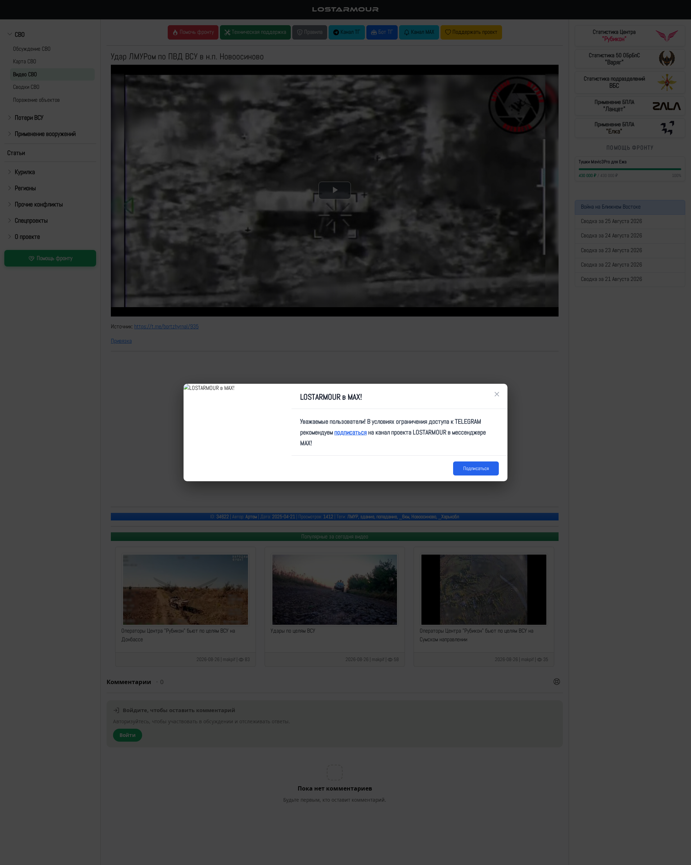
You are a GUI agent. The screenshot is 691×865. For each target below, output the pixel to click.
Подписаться (476, 468)
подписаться (350, 432)
